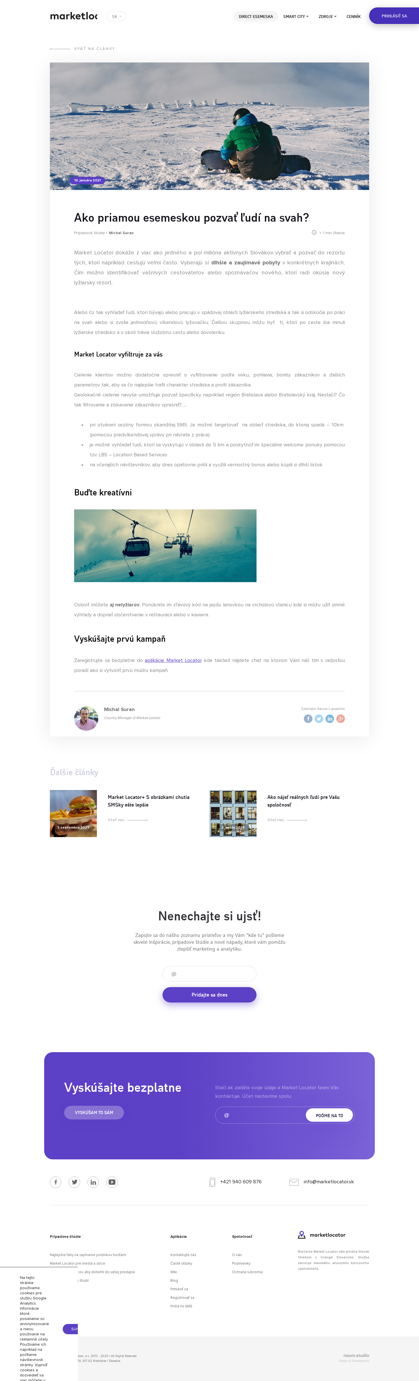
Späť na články (94, 49)
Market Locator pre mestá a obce (77, 1263)
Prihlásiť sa (179, 1289)
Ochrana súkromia (247, 1272)
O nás (237, 1255)
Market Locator (73, 15)
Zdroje (326, 16)
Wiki (173, 1272)
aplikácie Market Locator (173, 660)
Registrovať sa (182, 1298)
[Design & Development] (319, 1356)
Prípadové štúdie (89, 233)
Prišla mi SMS (181, 1306)
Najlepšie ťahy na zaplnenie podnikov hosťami (88, 1255)
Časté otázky (181, 1263)
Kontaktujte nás (183, 1255)
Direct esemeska (256, 16)
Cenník (354, 16)
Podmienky (241, 1263)
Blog (174, 1281)
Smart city (294, 16)
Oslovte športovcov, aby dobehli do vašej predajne (92, 1272)
